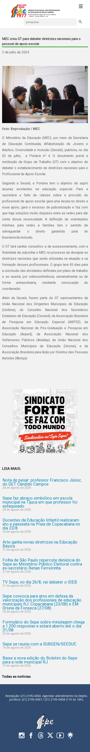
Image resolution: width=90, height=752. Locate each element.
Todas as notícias (16, 676)
